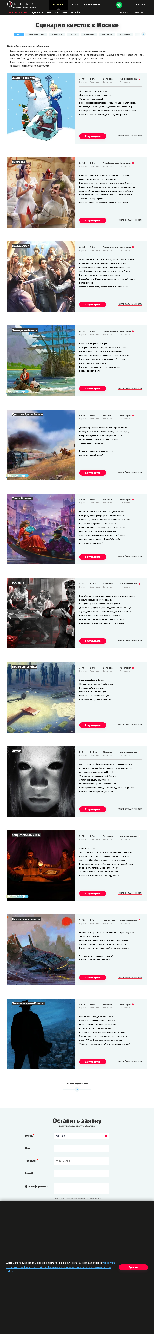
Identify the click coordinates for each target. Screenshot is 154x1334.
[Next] (143, 34)
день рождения (41, 13)
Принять (133, 1267)
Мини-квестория (36, 34)
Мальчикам (125, 34)
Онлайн (75, 13)
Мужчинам (89, 34)
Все (19, 34)
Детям (73, 34)
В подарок (60, 13)
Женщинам (107, 34)
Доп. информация (36, 1186)
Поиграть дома (18, 13)
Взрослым (57, 34)
